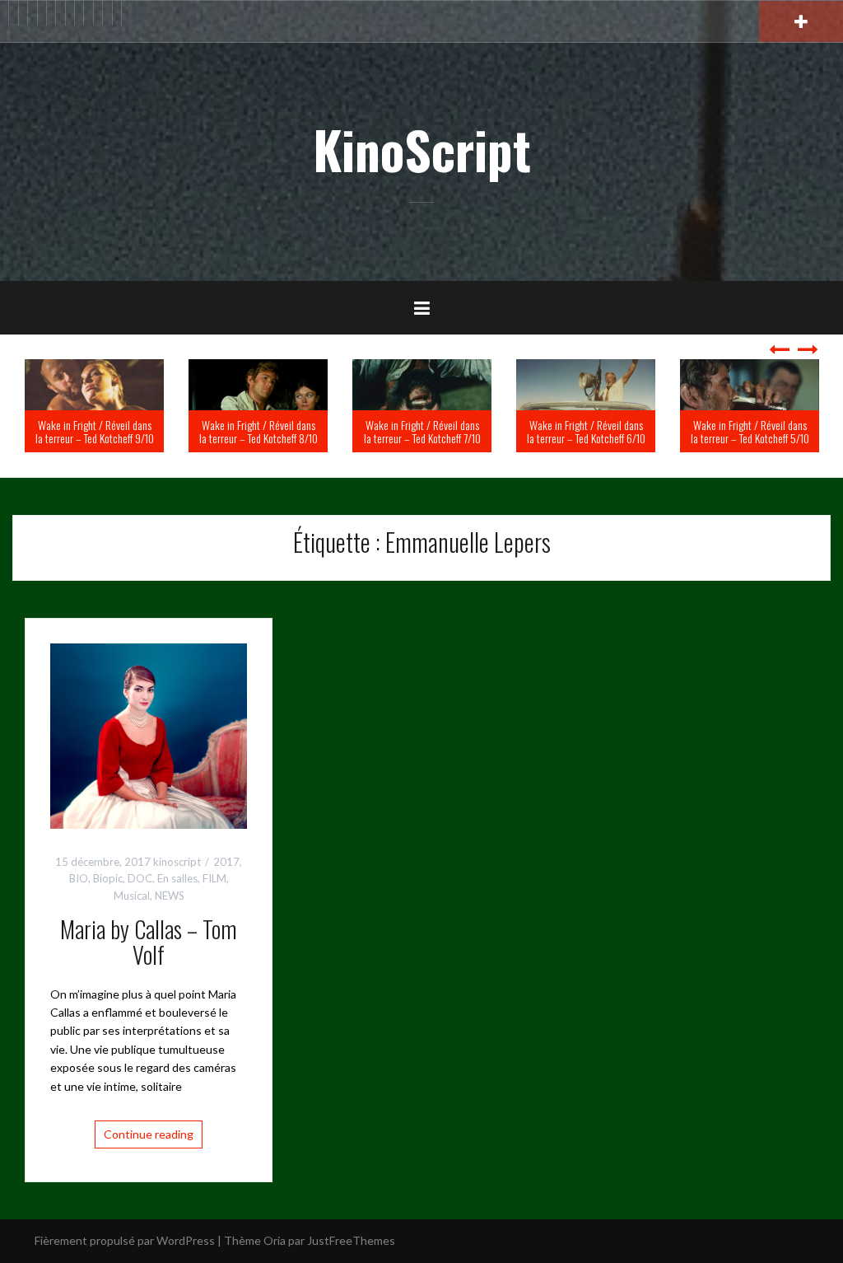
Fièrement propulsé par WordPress (125, 1240)
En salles (177, 878)
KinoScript (422, 149)
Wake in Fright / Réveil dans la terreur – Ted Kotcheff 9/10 (228, 431)
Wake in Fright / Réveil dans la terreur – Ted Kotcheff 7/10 (555, 431)
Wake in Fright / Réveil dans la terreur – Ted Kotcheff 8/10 (392, 431)
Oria (274, 1240)
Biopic (108, 878)
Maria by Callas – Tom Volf (148, 941)
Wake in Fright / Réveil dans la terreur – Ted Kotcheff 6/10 (719, 431)
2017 (226, 861)
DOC (140, 878)
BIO (78, 878)
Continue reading (148, 1134)
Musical (132, 895)
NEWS (169, 895)
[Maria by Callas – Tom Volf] (148, 734)
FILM (214, 878)
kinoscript (177, 861)
